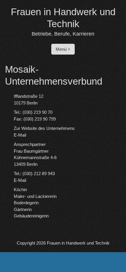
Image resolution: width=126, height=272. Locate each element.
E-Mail (20, 134)
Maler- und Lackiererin (35, 196)
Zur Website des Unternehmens (44, 128)
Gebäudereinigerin (31, 215)
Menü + (63, 49)
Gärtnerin (23, 209)
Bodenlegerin (26, 202)
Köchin (20, 189)
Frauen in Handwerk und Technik (78, 242)
